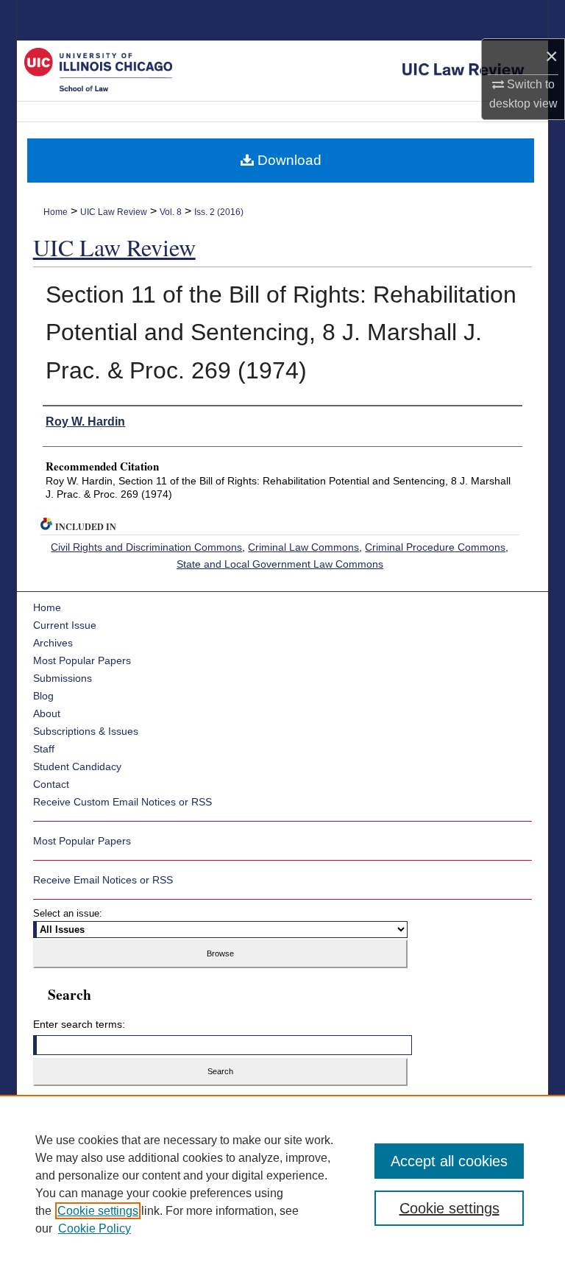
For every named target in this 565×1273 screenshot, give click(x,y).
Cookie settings (97, 1211)
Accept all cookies (449, 1161)
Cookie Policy (94, 1228)
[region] (282, 1184)
